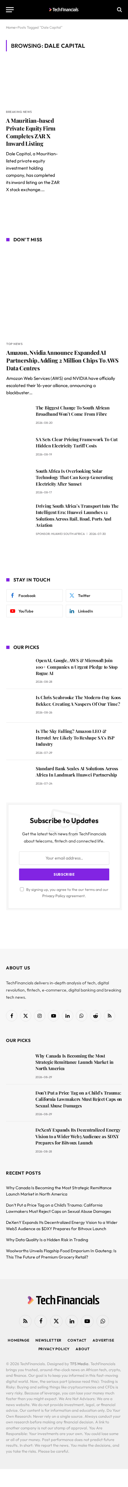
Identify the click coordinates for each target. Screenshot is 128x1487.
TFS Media (79, 1363)
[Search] (119, 9)
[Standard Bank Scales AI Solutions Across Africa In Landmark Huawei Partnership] (18, 777)
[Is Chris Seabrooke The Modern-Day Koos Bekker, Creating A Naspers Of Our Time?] (18, 706)
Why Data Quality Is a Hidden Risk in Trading (47, 1239)
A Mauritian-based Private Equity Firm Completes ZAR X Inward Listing (30, 131)
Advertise (103, 1340)
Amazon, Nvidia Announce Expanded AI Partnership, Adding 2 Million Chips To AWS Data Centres (62, 360)
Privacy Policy (53, 895)
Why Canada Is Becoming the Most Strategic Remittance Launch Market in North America (74, 1062)
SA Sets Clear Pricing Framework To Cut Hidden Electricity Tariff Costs (77, 442)
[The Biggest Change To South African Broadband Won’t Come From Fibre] (18, 416)
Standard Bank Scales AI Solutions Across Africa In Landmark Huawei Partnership (77, 771)
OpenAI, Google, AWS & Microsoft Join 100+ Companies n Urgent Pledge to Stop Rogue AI (77, 666)
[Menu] (10, 9)
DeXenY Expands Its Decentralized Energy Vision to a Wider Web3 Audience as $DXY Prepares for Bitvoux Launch (77, 1136)
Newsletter (48, 1340)
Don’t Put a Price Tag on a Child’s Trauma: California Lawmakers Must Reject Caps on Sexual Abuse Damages (78, 1099)
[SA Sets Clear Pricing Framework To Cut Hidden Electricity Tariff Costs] (18, 448)
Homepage (18, 1340)
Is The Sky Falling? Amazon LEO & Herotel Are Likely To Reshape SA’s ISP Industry (75, 737)
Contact (77, 1340)
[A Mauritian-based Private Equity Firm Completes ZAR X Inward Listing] (33, 83)
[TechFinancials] (64, 9)
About (83, 1349)
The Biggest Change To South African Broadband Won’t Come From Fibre (73, 411)
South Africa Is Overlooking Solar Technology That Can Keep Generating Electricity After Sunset (74, 477)
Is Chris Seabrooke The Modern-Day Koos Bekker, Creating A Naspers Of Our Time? (78, 700)
